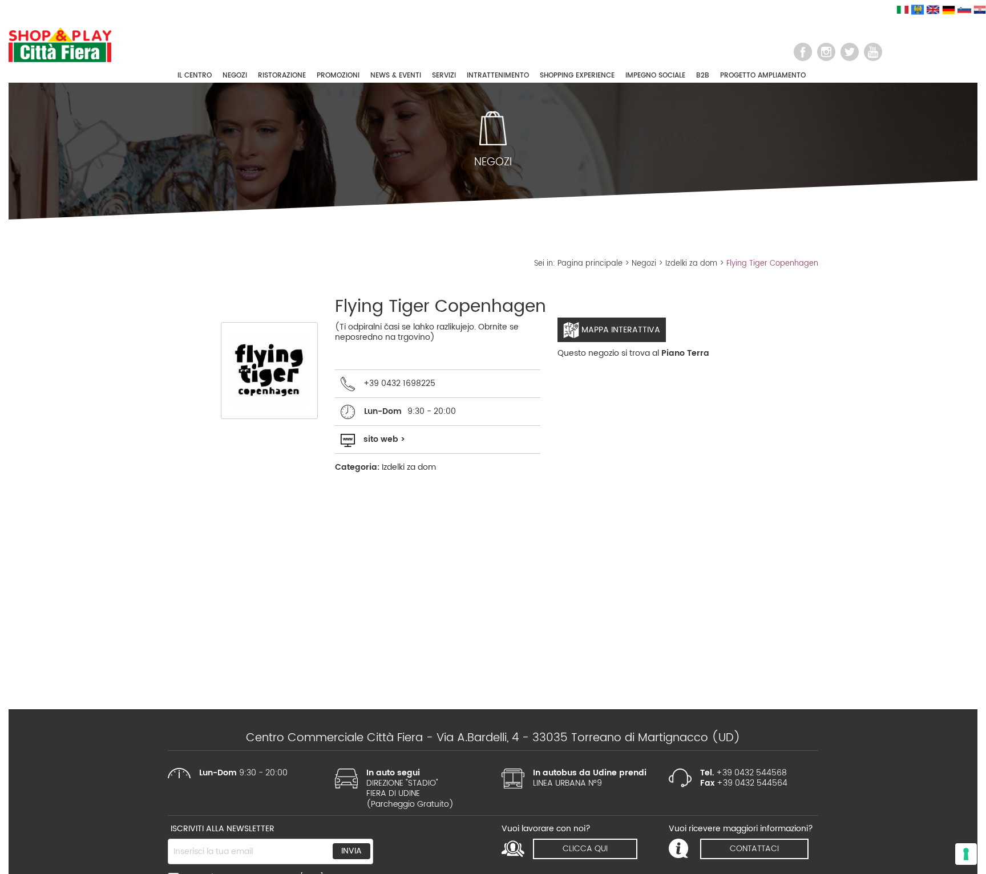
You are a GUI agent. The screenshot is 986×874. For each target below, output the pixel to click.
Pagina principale (590, 264)
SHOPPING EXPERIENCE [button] (577, 75)
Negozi (644, 264)
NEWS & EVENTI (395, 75)
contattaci (754, 848)
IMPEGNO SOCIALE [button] (655, 75)
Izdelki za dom (691, 264)
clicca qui (585, 848)
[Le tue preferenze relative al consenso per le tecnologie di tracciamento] (966, 854)
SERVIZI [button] (444, 75)
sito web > (384, 439)
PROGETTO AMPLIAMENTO (763, 75)
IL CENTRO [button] (194, 75)
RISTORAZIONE (282, 75)
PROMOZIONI (338, 75)
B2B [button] (702, 75)
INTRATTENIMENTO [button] (498, 75)
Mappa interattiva (619, 329)
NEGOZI (235, 75)
